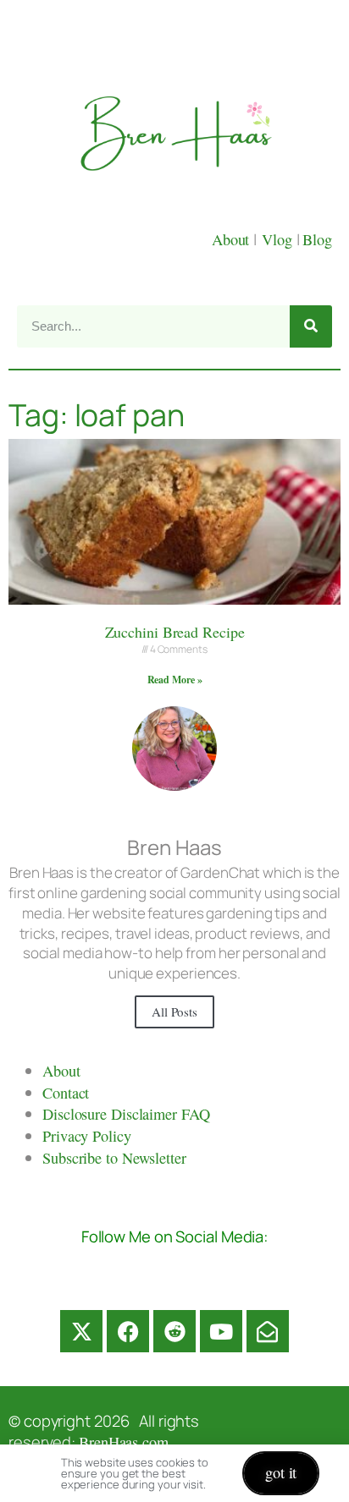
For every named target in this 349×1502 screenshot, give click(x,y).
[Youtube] (221, 1331)
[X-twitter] (81, 1331)
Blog (317, 239)
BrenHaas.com (124, 1442)
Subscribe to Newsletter (114, 1158)
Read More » (174, 679)
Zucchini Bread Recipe (175, 632)
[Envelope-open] (268, 1331)
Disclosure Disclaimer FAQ (126, 1114)
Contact (65, 1093)
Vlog (279, 239)
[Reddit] (174, 1331)
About (232, 239)
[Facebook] (128, 1331)
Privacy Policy (86, 1136)
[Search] (311, 326)
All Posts (174, 1011)
